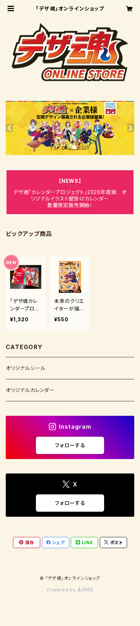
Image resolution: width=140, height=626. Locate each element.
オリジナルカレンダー (30, 390)
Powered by (62, 589)
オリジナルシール (25, 368)
